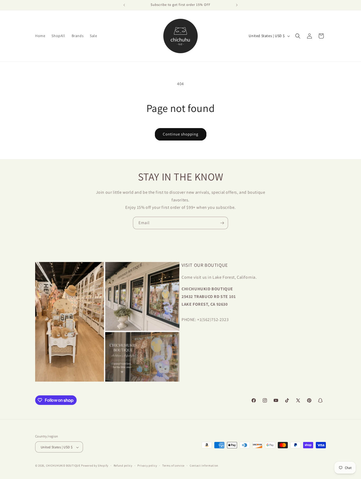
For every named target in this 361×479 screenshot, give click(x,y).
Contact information (204, 465)
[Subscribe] (222, 223)
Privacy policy (147, 465)
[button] (298, 36)
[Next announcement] (237, 5)
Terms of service (173, 465)
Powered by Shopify (94, 466)
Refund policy (123, 465)
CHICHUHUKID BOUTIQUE (63, 466)
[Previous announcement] (124, 5)
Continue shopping (180, 134)
